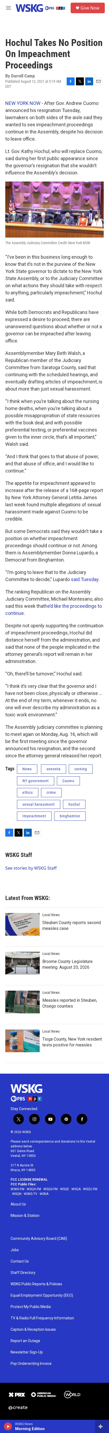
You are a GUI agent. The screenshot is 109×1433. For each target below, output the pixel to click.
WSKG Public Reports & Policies (36, 1284)
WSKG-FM (17, 1189)
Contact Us (20, 1261)
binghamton (70, 816)
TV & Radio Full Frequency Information (42, 1318)
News (27, 769)
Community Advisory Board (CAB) (39, 1239)
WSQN (16, 1194)
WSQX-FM (34, 1189)
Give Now (89, 8)
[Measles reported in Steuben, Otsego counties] (22, 1002)
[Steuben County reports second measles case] (22, 924)
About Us (18, 1204)
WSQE (64, 1189)
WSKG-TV (30, 1194)
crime (51, 792)
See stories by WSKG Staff (31, 868)
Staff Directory (23, 1273)
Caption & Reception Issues (33, 1330)
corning (80, 769)
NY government (35, 781)
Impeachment (34, 816)
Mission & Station (25, 1216)
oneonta (54, 769)
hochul (74, 804)
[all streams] (102, 1426)
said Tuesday (84, 579)
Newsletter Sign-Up (27, 1352)
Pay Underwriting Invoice (31, 1364)
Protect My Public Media (31, 1307)
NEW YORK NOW (22, 103)
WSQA (76, 1189)
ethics (27, 792)
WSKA (44, 1194)
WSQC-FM (90, 1189)
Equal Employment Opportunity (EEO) (42, 1295)
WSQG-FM (50, 1189)
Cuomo (68, 781)
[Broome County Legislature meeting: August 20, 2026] (22, 963)
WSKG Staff (18, 855)
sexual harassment (38, 804)
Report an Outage (25, 1341)
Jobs (15, 1250)
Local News (51, 915)
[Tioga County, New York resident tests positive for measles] (22, 1040)
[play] (8, 1426)
